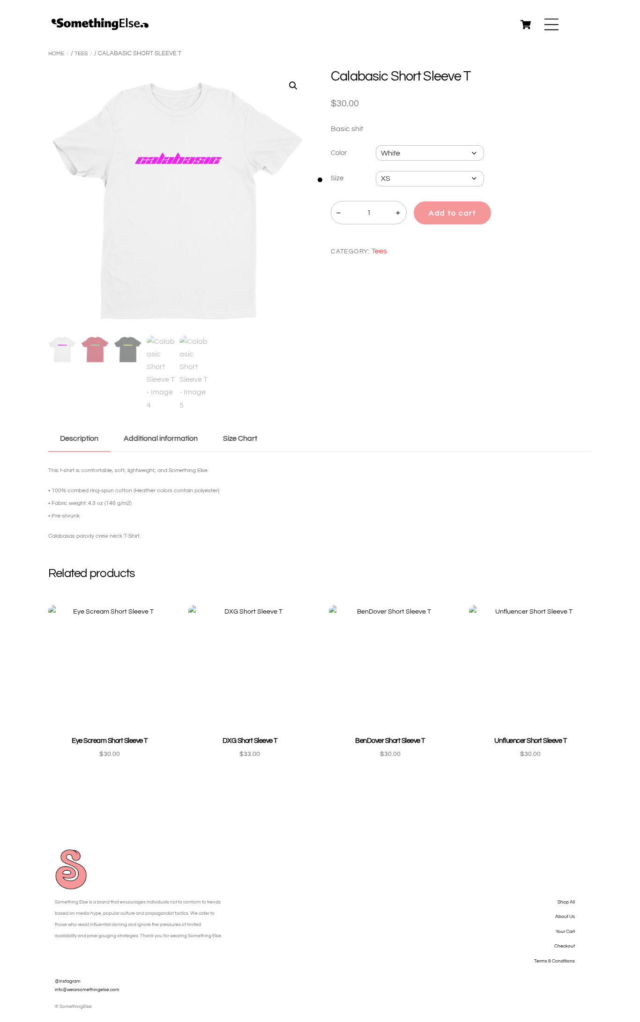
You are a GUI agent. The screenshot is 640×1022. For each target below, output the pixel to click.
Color (339, 152)
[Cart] (525, 24)
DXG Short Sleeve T (250, 740)
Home (56, 54)
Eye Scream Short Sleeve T (109, 740)
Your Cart (565, 931)
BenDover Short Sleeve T (389, 740)
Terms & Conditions (554, 961)
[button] (293, 85)
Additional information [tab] (161, 438)
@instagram (68, 981)
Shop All (566, 902)
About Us (565, 916)
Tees (81, 54)
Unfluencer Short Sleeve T (530, 740)
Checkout (564, 946)
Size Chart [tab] (240, 438)
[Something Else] (99, 27)
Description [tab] (79, 438)
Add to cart (452, 213)
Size (337, 178)
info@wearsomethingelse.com (87, 989)
